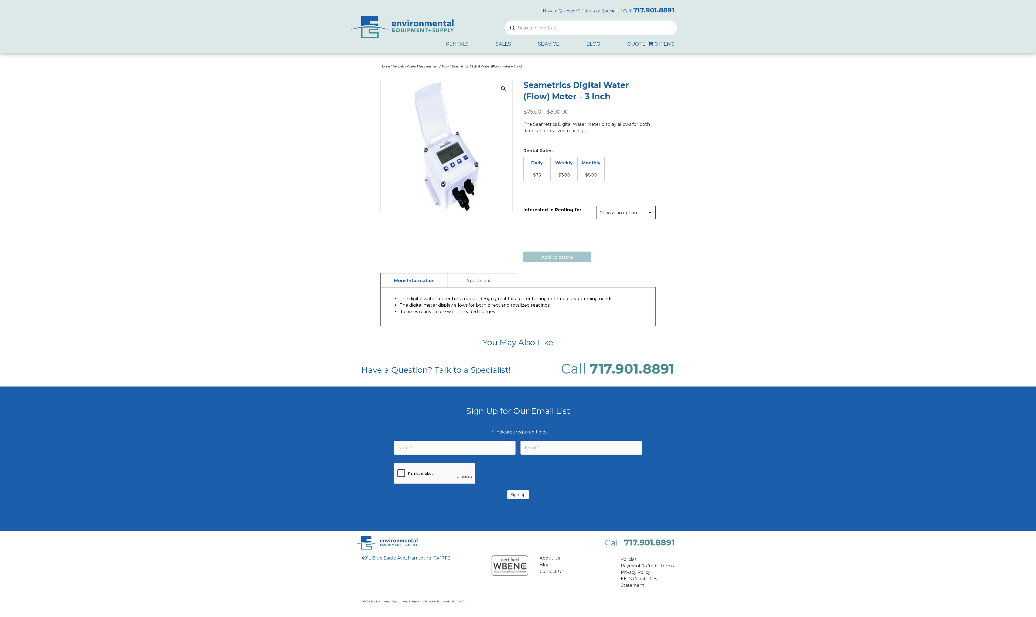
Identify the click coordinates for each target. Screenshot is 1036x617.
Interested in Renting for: (552, 209)
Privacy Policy (635, 572)
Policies (628, 559)
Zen (464, 601)
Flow (445, 66)
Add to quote (557, 257)
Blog (545, 564)
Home (385, 66)
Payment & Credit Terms (647, 565)
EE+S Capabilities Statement (639, 582)
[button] (503, 89)
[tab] (414, 280)
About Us (550, 558)
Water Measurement (423, 66)
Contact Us (551, 571)
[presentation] (435, 473)
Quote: (650, 44)
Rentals (398, 66)
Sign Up (518, 494)
